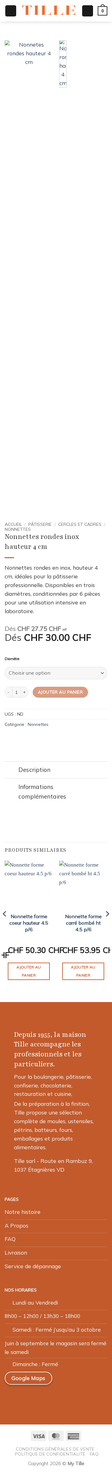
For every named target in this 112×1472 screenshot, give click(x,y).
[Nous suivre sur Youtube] (71, 1397)
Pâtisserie (40, 524)
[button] (10, 10)
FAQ (94, 1453)
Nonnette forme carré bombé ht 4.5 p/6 (83, 922)
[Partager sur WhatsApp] (9, 738)
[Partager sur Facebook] (17, 738)
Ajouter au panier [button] (28, 971)
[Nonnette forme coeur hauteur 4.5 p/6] (29, 885)
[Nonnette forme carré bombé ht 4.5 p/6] (83, 885)
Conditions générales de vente (55, 1449)
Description (34, 769)
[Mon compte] (87, 10)
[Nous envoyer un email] (42, 1397)
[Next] (107, 926)
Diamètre (12, 659)
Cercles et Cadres (79, 524)
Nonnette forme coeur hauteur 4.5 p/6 (28, 922)
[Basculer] (11, 770)
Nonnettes (18, 529)
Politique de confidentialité (50, 1453)
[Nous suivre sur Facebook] (12, 1397)
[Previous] (5, 926)
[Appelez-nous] (56, 1397)
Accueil (13, 524)
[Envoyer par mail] (25, 738)
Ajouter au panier (60, 692)
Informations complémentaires (42, 791)
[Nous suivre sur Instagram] (27, 1397)
